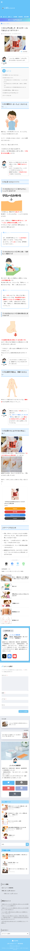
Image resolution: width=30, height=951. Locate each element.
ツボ (5, 16)
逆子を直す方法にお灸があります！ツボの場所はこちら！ (14, 921)
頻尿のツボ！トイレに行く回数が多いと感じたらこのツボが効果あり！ (14, 905)
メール (4, 699)
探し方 (11, 571)
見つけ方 (17, 571)
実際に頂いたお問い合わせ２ (8, 890)
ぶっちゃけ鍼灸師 (10, 905)
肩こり (10, 16)
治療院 (27, 16)
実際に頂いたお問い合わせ (11, 893)
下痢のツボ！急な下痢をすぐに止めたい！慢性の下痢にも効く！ (15, 915)
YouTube (14, 658)
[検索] (27, 844)
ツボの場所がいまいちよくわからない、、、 (12, 75)
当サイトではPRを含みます (15, 19)
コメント (5, 675)
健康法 (21, 16)
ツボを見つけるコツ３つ (7, 77)
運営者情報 (20, 943)
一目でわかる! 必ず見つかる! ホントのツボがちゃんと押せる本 (14, 502)
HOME (16, 941)
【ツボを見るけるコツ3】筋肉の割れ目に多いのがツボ (15, 87)
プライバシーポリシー (15, 946)
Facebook (9, 658)
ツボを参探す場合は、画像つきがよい (10, 90)
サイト (3, 705)
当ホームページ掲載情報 (7, 887)
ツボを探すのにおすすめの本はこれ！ (10, 92)
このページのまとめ (6, 95)
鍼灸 (22, 571)
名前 (3, 692)
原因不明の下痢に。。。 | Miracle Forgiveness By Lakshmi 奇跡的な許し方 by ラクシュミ (14, 918)
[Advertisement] (22, 8)
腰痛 (16, 16)
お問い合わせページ (12, 943)
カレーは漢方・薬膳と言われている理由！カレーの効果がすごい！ (14, 913)
